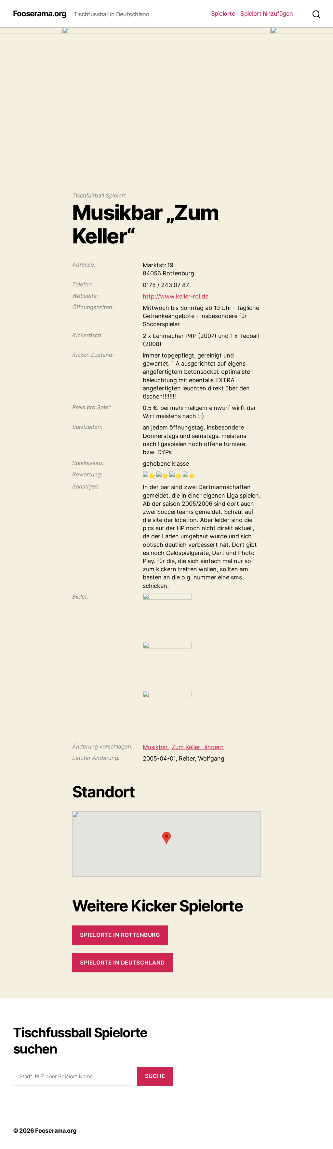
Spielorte (223, 13)
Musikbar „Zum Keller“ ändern (183, 747)
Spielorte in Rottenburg (120, 935)
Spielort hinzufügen (266, 13)
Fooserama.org (39, 14)
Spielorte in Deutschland (122, 962)
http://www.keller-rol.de (175, 296)
